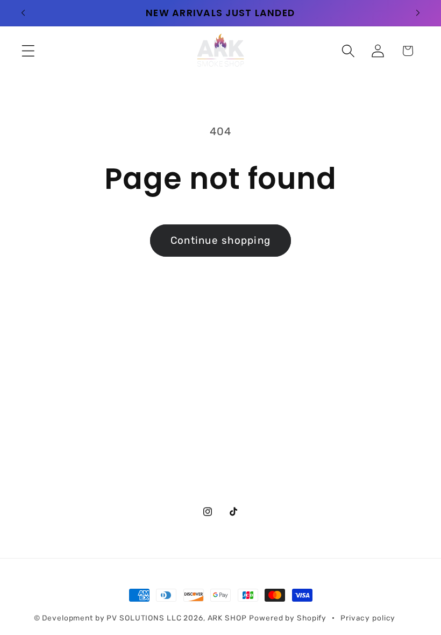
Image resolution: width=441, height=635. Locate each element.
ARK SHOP (227, 617)
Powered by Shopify (287, 617)
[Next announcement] (418, 13)
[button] (28, 51)
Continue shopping (220, 240)
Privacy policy (367, 617)
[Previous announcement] (23, 13)
